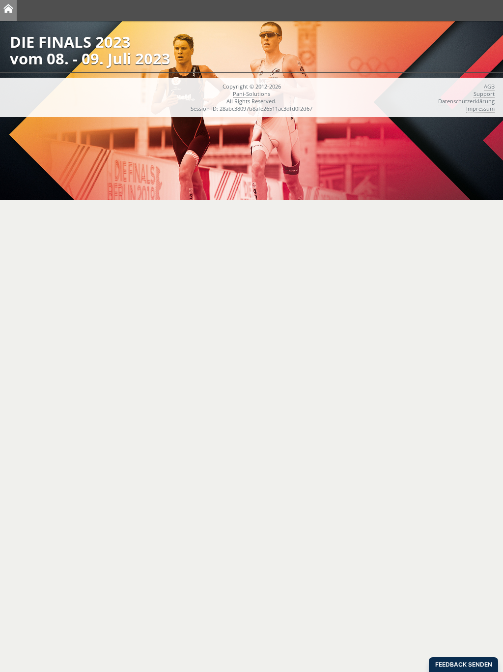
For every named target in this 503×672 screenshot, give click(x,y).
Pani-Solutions (251, 93)
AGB (489, 86)
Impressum (480, 108)
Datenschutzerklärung (466, 101)
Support (484, 93)
